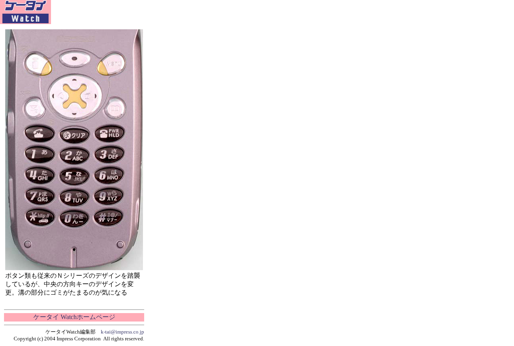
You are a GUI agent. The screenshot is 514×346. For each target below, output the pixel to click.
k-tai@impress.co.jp (122, 332)
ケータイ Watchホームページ (74, 316)
